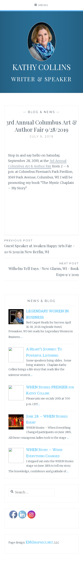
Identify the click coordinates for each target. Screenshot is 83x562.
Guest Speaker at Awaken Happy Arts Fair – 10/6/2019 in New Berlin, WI (39, 246)
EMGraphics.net (39, 542)
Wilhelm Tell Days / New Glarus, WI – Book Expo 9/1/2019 (43, 269)
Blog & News (41, 112)
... (22, 336)
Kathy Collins (41, 67)
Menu (43, 5)
